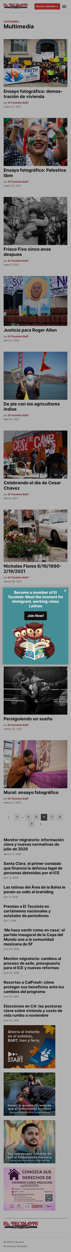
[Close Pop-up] (65, 591)
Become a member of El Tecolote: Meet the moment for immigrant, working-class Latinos (35, 599)
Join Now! (35, 616)
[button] (35, 626)
